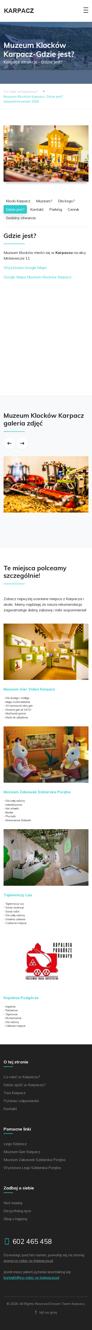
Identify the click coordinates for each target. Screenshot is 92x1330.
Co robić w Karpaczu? (21, 91)
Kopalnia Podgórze (21, 997)
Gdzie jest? (15, 209)
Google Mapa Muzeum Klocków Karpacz (37, 277)
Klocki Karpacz (18, 201)
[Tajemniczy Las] (46, 860)
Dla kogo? (66, 201)
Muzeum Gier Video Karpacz (29, 689)
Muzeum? (44, 201)
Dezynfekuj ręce (17, 1210)
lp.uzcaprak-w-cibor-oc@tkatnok (31, 1277)
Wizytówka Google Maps (25, 267)
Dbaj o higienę (15, 1218)
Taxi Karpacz (15, 1092)
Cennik (73, 209)
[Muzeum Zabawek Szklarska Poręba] (46, 757)
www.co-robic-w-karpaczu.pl (28, 1260)
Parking (55, 209)
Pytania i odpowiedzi (21, 1100)
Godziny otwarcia (21, 217)
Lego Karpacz (15, 1143)
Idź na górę (47, 1312)
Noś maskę (13, 1202)
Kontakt (37, 209)
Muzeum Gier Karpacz (22, 1151)
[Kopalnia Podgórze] (46, 963)
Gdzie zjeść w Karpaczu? (25, 1084)
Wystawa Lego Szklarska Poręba (32, 1167)
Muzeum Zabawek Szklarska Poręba (37, 792)
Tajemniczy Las (18, 895)
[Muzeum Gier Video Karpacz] (46, 655)
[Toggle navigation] (86, 13)
